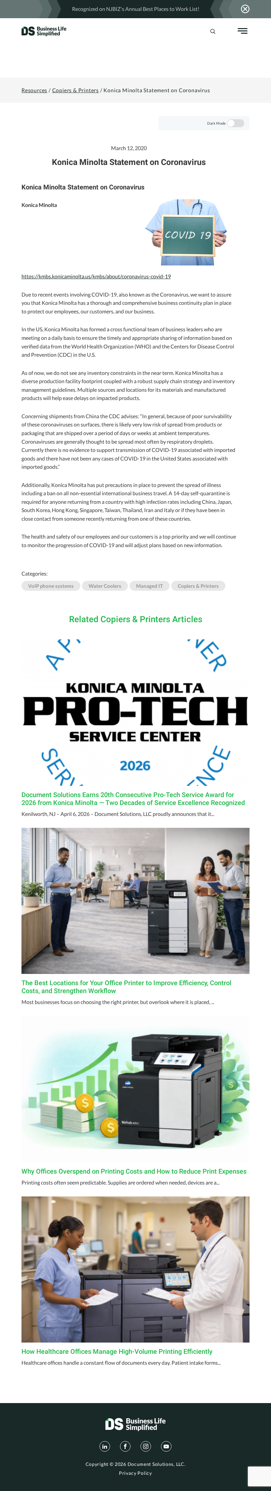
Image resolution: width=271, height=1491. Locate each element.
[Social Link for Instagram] (145, 1446)
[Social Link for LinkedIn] (104, 1446)
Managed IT (149, 586)
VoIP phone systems (51, 586)
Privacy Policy (135, 1473)
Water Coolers (105, 586)
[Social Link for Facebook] (125, 1446)
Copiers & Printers (75, 90)
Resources (34, 90)
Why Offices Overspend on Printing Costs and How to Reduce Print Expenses (134, 1171)
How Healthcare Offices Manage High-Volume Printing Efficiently (117, 1351)
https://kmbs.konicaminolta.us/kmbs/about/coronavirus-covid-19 (96, 276)
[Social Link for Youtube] (166, 1446)
